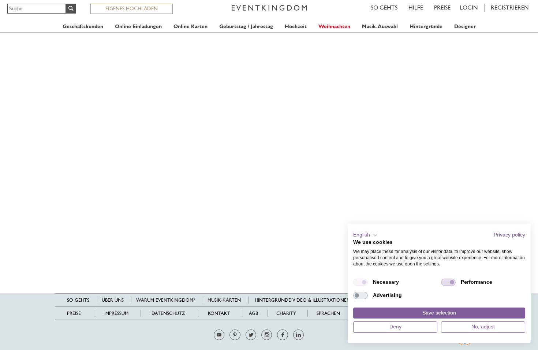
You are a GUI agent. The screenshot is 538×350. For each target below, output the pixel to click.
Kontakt (219, 313)
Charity (286, 313)
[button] (365, 235)
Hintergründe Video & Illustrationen (302, 300)
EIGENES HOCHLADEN (131, 8)
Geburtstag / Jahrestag (246, 26)
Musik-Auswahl (380, 26)
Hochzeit (296, 26)
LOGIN (469, 7)
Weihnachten (334, 26)
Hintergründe (426, 26)
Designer (465, 26)
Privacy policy (509, 235)
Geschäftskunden (83, 26)
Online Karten (190, 26)
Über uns (113, 300)
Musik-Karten (224, 300)
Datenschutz (168, 313)
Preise (442, 7)
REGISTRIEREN (510, 7)
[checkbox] (360, 282)
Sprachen (328, 313)
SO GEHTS (384, 7)
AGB (253, 313)
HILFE (415, 7)
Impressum (116, 313)
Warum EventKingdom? (165, 300)
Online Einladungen (138, 26)
